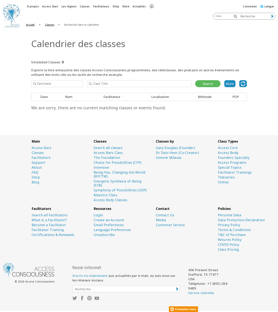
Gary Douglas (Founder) (175, 148)
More (125, 6)
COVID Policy (228, 245)
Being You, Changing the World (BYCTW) (119, 174)
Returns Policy (230, 240)
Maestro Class (105, 195)
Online (223, 182)
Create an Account (109, 220)
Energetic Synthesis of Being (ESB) (117, 183)
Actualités (139, 6)
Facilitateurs (101, 6)
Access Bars (50, 6)
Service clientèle (201, 293)
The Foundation (107, 158)
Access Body (228, 153)
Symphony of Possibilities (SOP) (120, 190)
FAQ (35, 172)
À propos (33, 6)
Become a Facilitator (49, 225)
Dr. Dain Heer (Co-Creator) (177, 153)
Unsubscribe (104, 235)
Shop (116, 6)
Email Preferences (109, 225)
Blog (35, 182)
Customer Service (170, 225)
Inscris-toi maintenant (90, 275)
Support (38, 163)
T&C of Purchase (232, 235)
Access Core (228, 148)
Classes (85, 6)
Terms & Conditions (234, 230)
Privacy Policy (229, 225)
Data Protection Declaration (241, 220)
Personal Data (229, 215)
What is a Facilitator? (49, 220)
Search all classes (108, 148)
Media (161, 220)
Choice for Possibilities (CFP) (117, 163)
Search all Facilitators (50, 215)
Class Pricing (228, 249)
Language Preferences (112, 230)
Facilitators (41, 158)
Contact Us (165, 215)
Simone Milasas (169, 158)
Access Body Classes (110, 200)
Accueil (30, 24)
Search (208, 83)
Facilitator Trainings (235, 172)
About (37, 167)
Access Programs (232, 163)
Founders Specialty (234, 158)
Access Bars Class (108, 153)
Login (98, 215)
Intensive (101, 167)
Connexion (250, 6)
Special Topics (230, 167)
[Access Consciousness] (11, 15)
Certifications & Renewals (53, 235)
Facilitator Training (48, 230)
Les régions (69, 6)
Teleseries (226, 177)
